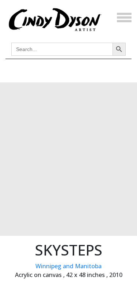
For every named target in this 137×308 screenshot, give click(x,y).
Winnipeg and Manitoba (68, 266)
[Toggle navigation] (124, 17)
